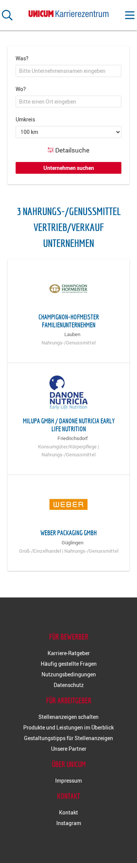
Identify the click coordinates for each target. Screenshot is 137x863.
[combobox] (68, 71)
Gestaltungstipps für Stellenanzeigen (68, 738)
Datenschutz (69, 685)
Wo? (21, 89)
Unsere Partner (68, 748)
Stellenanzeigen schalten (68, 716)
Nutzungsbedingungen (68, 674)
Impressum (68, 780)
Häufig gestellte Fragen (69, 663)
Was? (22, 58)
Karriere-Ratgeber (69, 653)
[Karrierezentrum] (68, 12)
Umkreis (25, 119)
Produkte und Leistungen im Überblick (68, 727)
